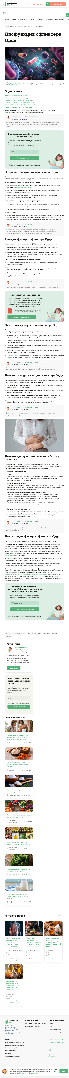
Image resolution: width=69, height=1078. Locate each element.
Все (59, 916)
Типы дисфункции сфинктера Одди (17, 98)
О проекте (49, 19)
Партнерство (59, 19)
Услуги (13, 19)
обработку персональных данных (30, 165)
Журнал (32, 19)
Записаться (58, 4)
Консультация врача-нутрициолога (35, 1023)
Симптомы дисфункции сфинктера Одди (19, 100)
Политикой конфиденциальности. (30, 1073)
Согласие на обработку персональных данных (19, 1048)
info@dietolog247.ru (57, 1043)
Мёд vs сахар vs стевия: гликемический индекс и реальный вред (53, 942)
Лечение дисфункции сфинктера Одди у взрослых (22, 105)
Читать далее (13, 668)
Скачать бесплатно (22, 317)
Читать (14, 928)
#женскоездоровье (19, 633)
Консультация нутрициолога (33, 1026)
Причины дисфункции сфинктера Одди (18, 95)
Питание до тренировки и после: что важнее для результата (33, 941)
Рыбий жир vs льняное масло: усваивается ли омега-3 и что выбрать (12, 985)
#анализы (9, 636)
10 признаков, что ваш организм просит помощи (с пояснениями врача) (28, 311)
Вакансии (8, 1053)
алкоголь (8, 555)
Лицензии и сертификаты (12, 1056)
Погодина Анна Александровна (25, 117)
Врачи (51, 1023)
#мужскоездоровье (34, 633)
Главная (6, 19)
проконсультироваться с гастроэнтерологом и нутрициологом (25, 574)
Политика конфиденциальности (14, 1042)
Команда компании (55, 1029)
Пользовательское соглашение (14, 1045)
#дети (8, 633)
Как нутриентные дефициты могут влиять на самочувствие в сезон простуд (13, 942)
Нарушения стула (12, 356)
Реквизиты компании (11, 1050)
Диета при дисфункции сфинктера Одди (19, 107)
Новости (40, 19)
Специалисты (22, 19)
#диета (54, 633)
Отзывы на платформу (56, 1032)
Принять (63, 1071)
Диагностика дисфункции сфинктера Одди (20, 102)
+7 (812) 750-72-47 (37, 4)
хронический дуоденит (23, 187)
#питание (47, 633)
